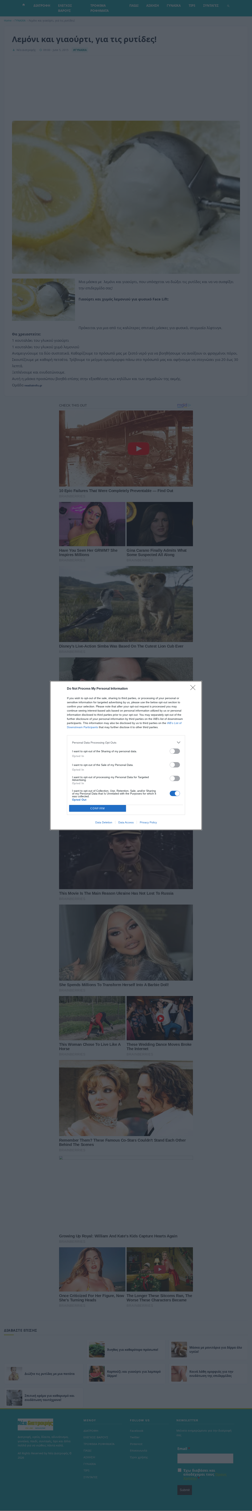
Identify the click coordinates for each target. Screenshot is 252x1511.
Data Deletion (103, 822)
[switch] (175, 751)
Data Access (126, 822)
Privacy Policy (148, 822)
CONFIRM (97, 808)
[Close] (194, 689)
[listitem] (126, 742)
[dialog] (126, 755)
